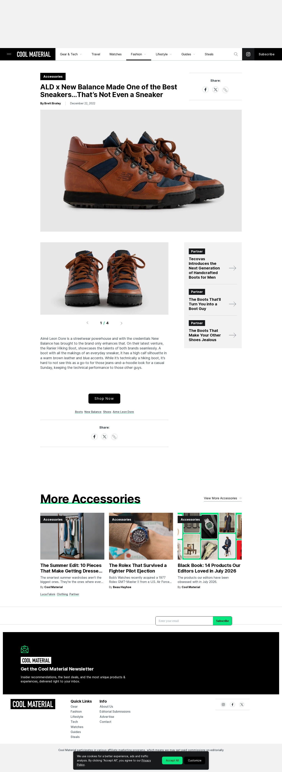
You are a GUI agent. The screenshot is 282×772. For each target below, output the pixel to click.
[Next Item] (121, 323)
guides (76, 732)
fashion (76, 711)
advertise (107, 717)
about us (106, 706)
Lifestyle (162, 54)
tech (74, 722)
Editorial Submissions (115, 711)
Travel (96, 54)
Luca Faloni (47, 594)
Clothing (62, 594)
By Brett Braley (50, 103)
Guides (186, 54)
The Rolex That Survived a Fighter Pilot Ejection (138, 568)
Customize (194, 760)
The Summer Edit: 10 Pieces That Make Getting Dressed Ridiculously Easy (71, 571)
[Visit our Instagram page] (248, 54)
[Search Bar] (236, 54)
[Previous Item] (87, 323)
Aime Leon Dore (123, 411)
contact (105, 722)
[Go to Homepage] (33, 54)
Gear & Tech (69, 54)
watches (77, 727)
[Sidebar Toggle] (9, 54)
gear (74, 706)
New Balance (92, 411)
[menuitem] (71, 54)
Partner (74, 594)
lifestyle (77, 717)
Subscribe (267, 54)
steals (209, 54)
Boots (79, 411)
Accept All (172, 760)
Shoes (107, 411)
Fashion (136, 54)
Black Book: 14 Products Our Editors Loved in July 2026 (209, 568)
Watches (115, 54)
